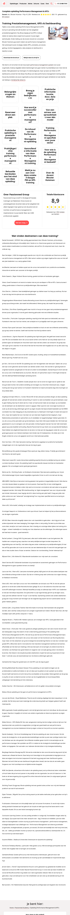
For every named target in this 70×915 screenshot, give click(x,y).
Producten (23, 4)
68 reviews (5, 17)
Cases (42, 4)
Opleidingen (14, 4)
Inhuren (36, 4)
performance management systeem (42, 65)
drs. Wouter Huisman (15, 14)
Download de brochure (11, 58)
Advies (30, 4)
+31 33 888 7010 (62, 4)
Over (47, 4)
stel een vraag (20, 223)
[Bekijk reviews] (46, 14)
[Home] (4, 3)
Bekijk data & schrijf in (31, 58)
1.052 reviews (60, 212)
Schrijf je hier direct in (18, 80)
